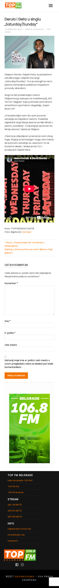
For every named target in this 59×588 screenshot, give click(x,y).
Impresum (13, 540)
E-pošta (10, 333)
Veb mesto (11, 345)
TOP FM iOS (13, 486)
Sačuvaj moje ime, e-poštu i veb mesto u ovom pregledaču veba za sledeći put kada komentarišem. (29, 364)
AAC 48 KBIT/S (15, 504)
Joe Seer (26, 232)
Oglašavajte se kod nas (19, 528)
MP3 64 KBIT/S (15, 510)
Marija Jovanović (34, 29)
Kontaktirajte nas (16, 534)
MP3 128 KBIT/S (15, 516)
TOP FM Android (15, 492)
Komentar (11, 283)
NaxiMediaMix (25, 576)
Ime (8, 321)
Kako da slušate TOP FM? (20, 480)
